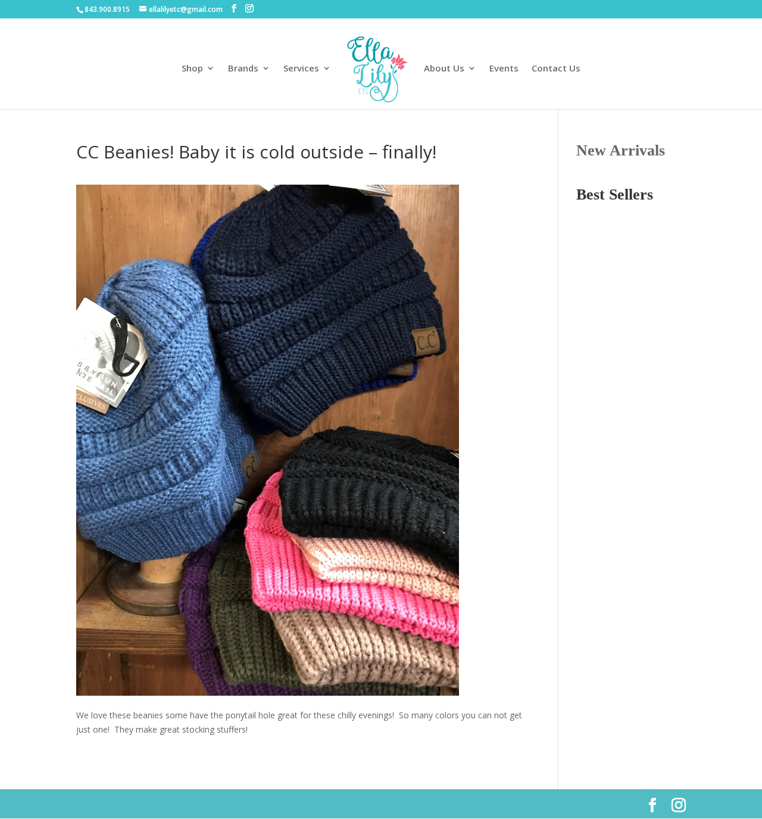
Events (504, 69)
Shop (192, 69)
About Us (444, 69)
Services (301, 69)
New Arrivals (620, 150)
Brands (243, 69)
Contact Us (556, 69)
